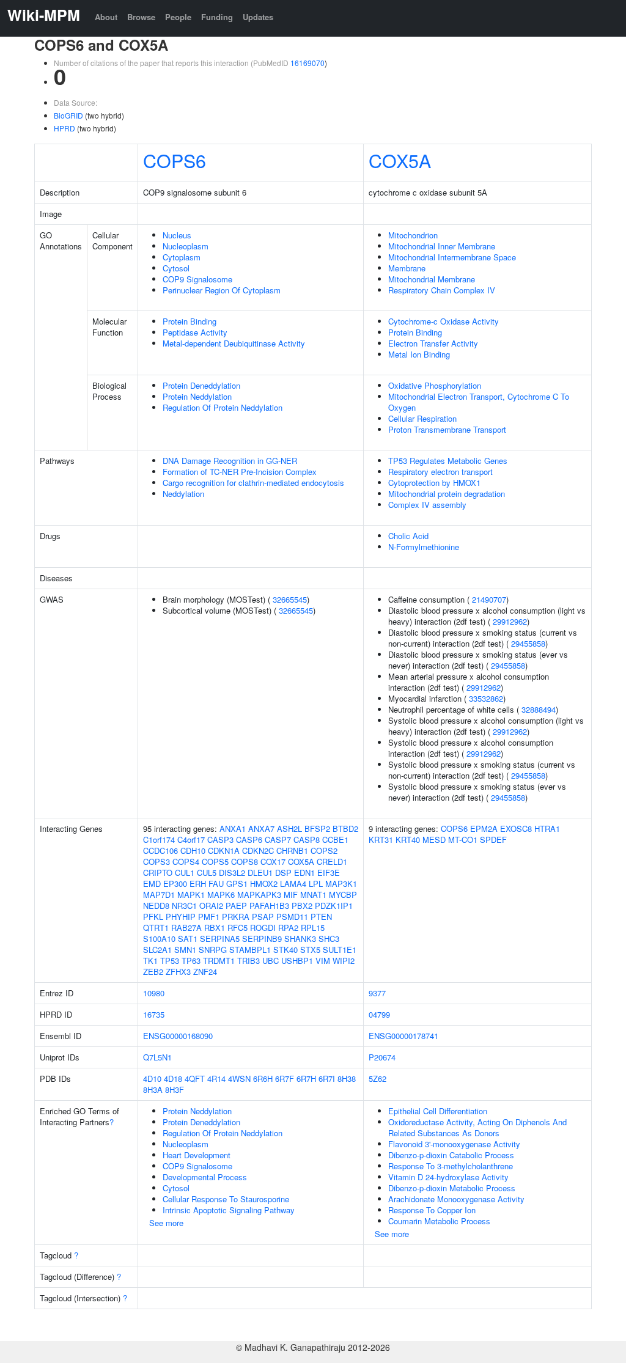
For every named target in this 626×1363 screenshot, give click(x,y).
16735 (153, 1014)
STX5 (310, 949)
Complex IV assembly (427, 504)
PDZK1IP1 (334, 905)
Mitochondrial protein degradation (446, 493)
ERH (198, 883)
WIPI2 (344, 960)
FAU (216, 883)
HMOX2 (264, 883)
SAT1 (187, 938)
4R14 (216, 1078)
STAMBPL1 (250, 949)
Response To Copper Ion (432, 1210)
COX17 (272, 861)
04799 (379, 1014)
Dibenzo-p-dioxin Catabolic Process (451, 1155)
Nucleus (177, 235)
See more (166, 1223)
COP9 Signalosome (197, 279)
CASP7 (278, 839)
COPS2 (324, 850)
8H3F (174, 1089)
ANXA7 (261, 828)
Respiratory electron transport (440, 471)
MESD (434, 839)
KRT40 (408, 839)
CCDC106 (160, 850)
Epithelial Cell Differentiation (437, 1111)
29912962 (510, 621)
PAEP (236, 905)
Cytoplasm (182, 257)
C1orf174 (159, 839)
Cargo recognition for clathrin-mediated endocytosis (253, 482)
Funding (217, 17)
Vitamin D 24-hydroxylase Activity (448, 1177)
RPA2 (288, 927)
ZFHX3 (178, 971)
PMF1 (208, 916)
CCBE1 (335, 839)
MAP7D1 (159, 894)
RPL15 (313, 927)
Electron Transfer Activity (433, 343)
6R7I (327, 1078)
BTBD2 (345, 828)
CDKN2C (258, 850)
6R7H (306, 1078)
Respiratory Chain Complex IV (441, 290)
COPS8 (244, 861)
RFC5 (237, 927)
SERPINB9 (262, 938)
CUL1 (184, 872)
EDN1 (304, 872)
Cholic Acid (408, 536)
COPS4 (185, 861)
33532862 (486, 698)
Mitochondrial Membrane (431, 279)
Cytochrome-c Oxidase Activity (443, 321)
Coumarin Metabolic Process (439, 1221)
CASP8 (306, 839)
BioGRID (68, 115)
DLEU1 (260, 872)
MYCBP (343, 894)
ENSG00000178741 (403, 1036)
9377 (377, 993)
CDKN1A (224, 850)
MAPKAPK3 (259, 894)
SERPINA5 (220, 938)
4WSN (239, 1078)
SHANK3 (300, 938)
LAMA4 (293, 883)
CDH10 (192, 850)
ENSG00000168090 (178, 1036)
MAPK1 (191, 894)
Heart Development (196, 1155)
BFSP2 (317, 828)
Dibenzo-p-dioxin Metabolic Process (451, 1188)
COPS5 (215, 861)
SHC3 (329, 938)
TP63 (191, 960)
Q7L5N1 (157, 1057)
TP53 (169, 960)
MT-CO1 (462, 839)
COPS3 (156, 861)
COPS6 (174, 160)
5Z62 (377, 1078)
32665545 (290, 599)
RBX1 (214, 927)
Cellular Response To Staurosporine (226, 1199)
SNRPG (213, 949)
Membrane (406, 268)
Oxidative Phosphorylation (434, 385)
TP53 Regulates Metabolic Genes (447, 460)
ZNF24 (205, 971)
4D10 (152, 1078)
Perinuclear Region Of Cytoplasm (222, 290)
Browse (141, 17)
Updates (258, 17)
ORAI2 (211, 905)
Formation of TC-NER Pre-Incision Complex (240, 471)
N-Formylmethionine (423, 547)
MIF (291, 894)
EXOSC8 (516, 828)
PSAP (263, 916)
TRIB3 (248, 960)
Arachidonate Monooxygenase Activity (456, 1199)
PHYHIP (181, 916)
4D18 (173, 1078)
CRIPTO (157, 872)
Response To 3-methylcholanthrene (450, 1166)
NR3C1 (184, 905)
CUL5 (206, 872)
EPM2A (484, 828)
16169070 (307, 62)
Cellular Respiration (422, 418)
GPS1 (237, 883)
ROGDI (263, 927)
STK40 (285, 949)
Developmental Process (205, 1177)
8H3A (153, 1089)
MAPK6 (221, 894)
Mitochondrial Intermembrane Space (452, 257)
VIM (322, 960)
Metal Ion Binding (419, 354)
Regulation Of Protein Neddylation (222, 407)
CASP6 (249, 839)
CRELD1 (332, 861)
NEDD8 (156, 905)
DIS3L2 (232, 872)
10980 (153, 993)
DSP (283, 872)
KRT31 (381, 839)
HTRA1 (547, 828)
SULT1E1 (339, 949)
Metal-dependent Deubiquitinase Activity (234, 343)
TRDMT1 (219, 960)
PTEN (321, 916)
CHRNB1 (292, 850)
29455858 (528, 643)
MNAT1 (313, 894)
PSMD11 (292, 916)
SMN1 (185, 949)
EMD (152, 883)
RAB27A (186, 927)
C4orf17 (191, 839)
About (106, 17)
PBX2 (302, 905)
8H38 (346, 1078)
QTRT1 (156, 927)
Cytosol (176, 268)
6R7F (284, 1078)
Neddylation (183, 493)
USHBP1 (297, 960)
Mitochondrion (413, 235)
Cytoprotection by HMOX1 (434, 482)
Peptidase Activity (195, 332)
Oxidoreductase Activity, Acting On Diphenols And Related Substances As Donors (477, 1127)
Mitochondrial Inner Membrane (441, 246)
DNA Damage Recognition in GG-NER (230, 460)
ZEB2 (153, 971)
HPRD (64, 128)
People (178, 17)
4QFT (195, 1078)
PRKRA (235, 916)
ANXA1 (232, 828)
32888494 (538, 709)
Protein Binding (189, 321)
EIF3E (328, 872)
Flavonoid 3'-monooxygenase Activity (454, 1144)
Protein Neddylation (197, 396)
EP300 (175, 883)
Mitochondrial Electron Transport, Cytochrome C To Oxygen (478, 402)
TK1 (150, 960)
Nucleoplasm (185, 246)
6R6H (263, 1078)
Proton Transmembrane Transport (447, 429)
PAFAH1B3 (269, 905)
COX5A (400, 160)
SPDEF (493, 839)
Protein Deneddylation (201, 385)
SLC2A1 (157, 949)
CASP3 (220, 839)
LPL (316, 883)
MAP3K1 (341, 883)
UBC (270, 960)
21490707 (489, 599)
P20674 (382, 1057)
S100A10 (159, 938)
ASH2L (289, 828)
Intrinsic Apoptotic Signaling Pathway (229, 1210)
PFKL (153, 916)
